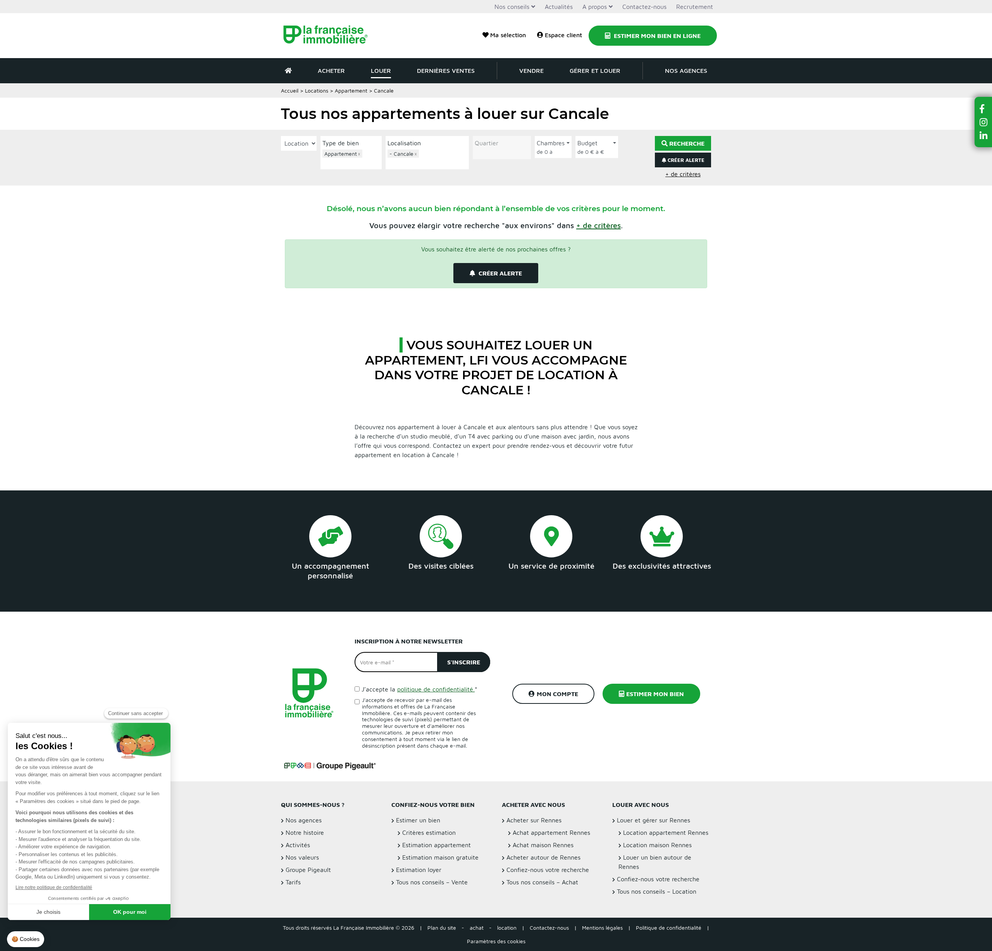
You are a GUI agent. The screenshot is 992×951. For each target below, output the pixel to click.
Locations (316, 90)
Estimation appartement (436, 844)
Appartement (351, 90)
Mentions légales (602, 927)
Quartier (486, 142)
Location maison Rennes (657, 844)
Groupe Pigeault (308, 869)
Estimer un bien (418, 820)
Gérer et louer (595, 70)
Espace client (563, 34)
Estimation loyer (418, 869)
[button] (598, 225)
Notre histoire (305, 832)
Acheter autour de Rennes (543, 857)
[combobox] (351, 158)
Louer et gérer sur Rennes (653, 820)
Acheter (331, 70)
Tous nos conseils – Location (656, 891)
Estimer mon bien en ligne (656, 35)
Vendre (531, 70)
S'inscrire (463, 662)
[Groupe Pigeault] (329, 765)
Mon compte (557, 693)
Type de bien (340, 142)
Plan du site (441, 927)
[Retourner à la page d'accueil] (330, 35)
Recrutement (694, 6)
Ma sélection (508, 34)
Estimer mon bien (655, 693)
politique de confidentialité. (436, 689)
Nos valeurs (302, 857)
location (507, 927)
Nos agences (686, 70)
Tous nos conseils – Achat (542, 882)
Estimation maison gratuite (440, 857)
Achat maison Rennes (543, 844)
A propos (594, 6)
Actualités (559, 6)
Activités (298, 844)
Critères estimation (429, 832)
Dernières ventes (446, 70)
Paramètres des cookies (496, 941)
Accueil (289, 90)
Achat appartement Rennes (551, 832)
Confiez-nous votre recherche (547, 869)
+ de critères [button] (683, 173)
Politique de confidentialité (668, 927)
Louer (381, 70)
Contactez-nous (644, 6)
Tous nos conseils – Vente (432, 882)
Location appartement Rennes (665, 832)
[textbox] (353, 162)
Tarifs (293, 882)
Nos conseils (511, 6)
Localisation (404, 142)
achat (477, 927)
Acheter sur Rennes (533, 820)
